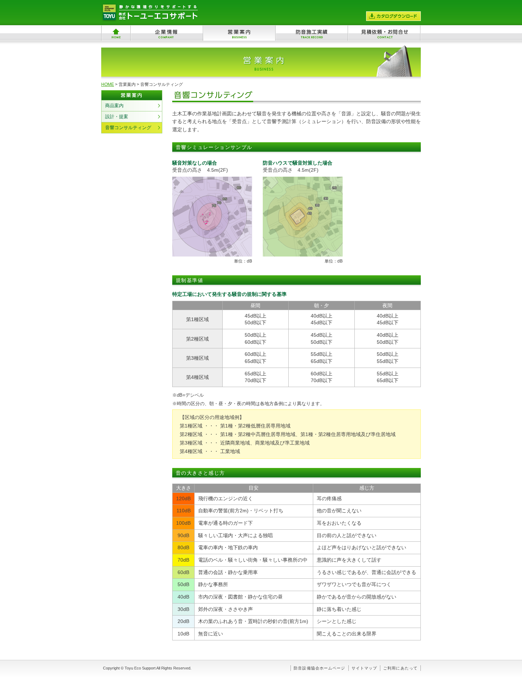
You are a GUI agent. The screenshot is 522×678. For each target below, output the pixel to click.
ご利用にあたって (400, 668)
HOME (107, 84)
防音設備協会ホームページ (319, 668)
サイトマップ (364, 668)
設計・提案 (116, 116)
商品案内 (114, 105)
